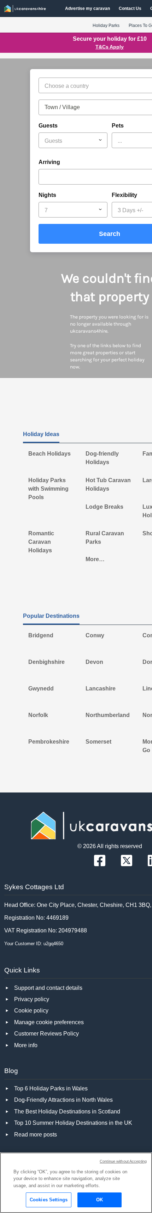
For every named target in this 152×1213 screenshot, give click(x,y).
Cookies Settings (49, 1199)
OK (99, 1199)
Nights (47, 195)
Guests (48, 126)
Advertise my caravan (87, 8)
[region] (76, 1182)
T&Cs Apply (109, 47)
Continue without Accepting (123, 1161)
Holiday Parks (106, 25)
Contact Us (130, 8)
